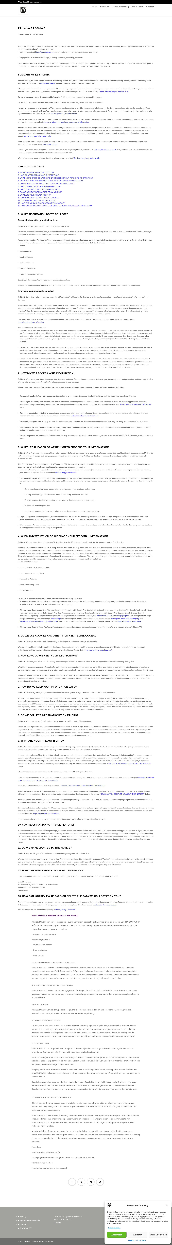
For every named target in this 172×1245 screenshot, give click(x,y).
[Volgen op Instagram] (91, 1182)
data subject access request (105, 905)
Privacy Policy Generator (65, 910)
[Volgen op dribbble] (100, 1182)
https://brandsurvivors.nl (44, 52)
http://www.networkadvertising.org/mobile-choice (39, 621)
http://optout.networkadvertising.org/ (125, 619)
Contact (150, 7)
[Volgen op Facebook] (72, 1182)
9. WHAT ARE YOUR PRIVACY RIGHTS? (34, 195)
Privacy (23, 1216)
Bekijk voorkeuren (158, 1234)
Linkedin (57, 1222)
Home (94, 7)
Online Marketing (120, 7)
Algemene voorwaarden (30, 1220)
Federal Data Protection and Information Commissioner (83, 786)
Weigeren (137, 1234)
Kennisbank (137, 7)
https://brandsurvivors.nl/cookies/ (31, 322)
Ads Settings (56, 619)
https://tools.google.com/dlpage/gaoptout (113, 616)
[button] (167, 1205)
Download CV (25, 1228)
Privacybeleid (140, 1240)
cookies (131, 1240)
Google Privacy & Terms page (129, 621)
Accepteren (116, 1234)
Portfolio (104, 7)
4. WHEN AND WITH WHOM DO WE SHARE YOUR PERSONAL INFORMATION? (50, 181)
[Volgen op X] (81, 1182)
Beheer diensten (114, 1228)
